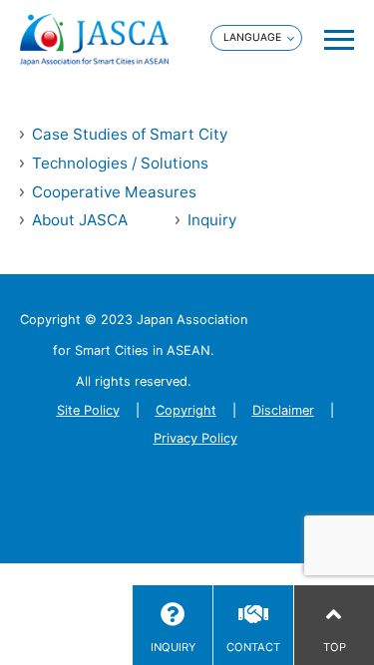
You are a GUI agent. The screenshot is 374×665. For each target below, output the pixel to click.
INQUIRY (173, 647)
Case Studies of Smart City (129, 134)
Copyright (186, 410)
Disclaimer (283, 410)
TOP (334, 647)
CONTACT (253, 647)
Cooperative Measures (114, 191)
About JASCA (80, 219)
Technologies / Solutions (120, 163)
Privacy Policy (195, 438)
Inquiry (211, 219)
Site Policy (88, 410)
